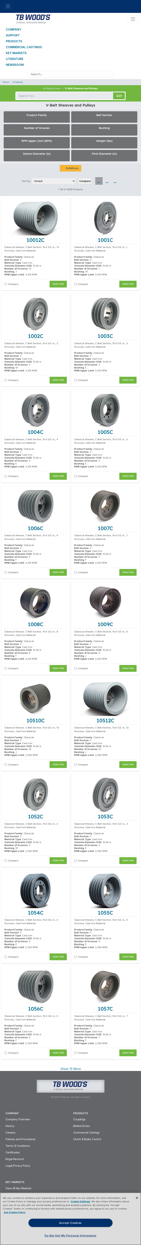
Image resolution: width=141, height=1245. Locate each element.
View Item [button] (58, 284)
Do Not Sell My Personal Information (70, 1235)
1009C (105, 624)
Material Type (12, 262)
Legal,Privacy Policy (18, 1165)
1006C (35, 528)
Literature (14, 59)
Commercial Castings (24, 47)
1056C (35, 1008)
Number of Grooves (16, 268)
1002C (35, 336)
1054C (36, 912)
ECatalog (18, 82)
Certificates (13, 1152)
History (10, 1125)
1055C (105, 912)
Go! (119, 96)
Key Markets (16, 53)
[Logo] (33, 18)
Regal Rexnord (15, 1159)
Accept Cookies (70, 1222)
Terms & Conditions (18, 1145)
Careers (10, 1132)
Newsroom (15, 65)
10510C (36, 720)
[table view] (115, 181)
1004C (36, 432)
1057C (105, 1008)
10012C (36, 240)
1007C (105, 528)
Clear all (72, 168)
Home (6, 82)
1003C (105, 336)
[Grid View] (99, 181)
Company (13, 29)
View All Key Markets (18, 1188)
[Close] (137, 1198)
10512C (105, 720)
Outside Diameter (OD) (18, 265)
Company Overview (18, 1119)
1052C (35, 816)
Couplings (79, 1119)
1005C (105, 432)
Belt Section (11, 259)
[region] (70, 1219)
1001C (105, 240)
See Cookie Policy (14, 1212)
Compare (85, 181)
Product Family (13, 257)
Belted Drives (81, 1125)
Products (14, 41)
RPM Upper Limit (14, 274)
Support (13, 35)
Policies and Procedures (21, 1139)
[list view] (107, 181)
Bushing (9, 271)
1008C (35, 624)
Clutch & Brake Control (87, 1139)
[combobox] (67, 74)
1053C (105, 816)
